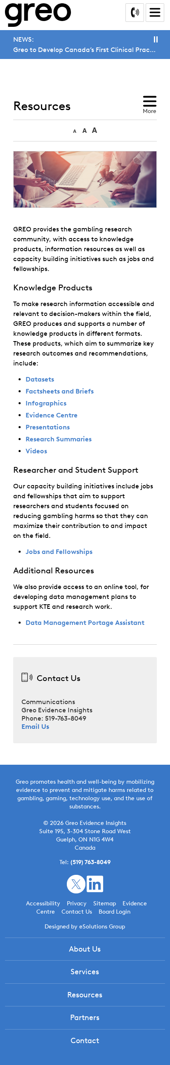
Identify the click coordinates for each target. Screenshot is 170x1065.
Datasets (40, 379)
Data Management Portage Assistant (85, 623)
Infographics (46, 403)
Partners (84, 1017)
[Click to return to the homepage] (38, 15)
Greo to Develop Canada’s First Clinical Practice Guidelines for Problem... (85, 50)
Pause (156, 39)
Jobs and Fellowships (59, 552)
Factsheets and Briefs (60, 391)
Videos (36, 451)
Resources (84, 994)
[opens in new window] (76, 883)
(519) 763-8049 (91, 862)
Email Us (35, 726)
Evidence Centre (52, 415)
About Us (85, 949)
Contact (85, 1040)
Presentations (48, 427)
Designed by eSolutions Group (85, 926)
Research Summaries (59, 439)
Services (85, 971)
